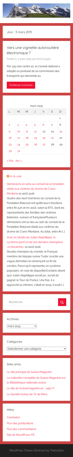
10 (18, 131)
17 (18, 137)
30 (10, 151)
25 (27, 144)
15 (60, 131)
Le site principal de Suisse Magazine (29, 372)
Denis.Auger (43, 58)
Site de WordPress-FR (20, 434)
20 (44, 137)
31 (18, 151)
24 (18, 144)
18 (27, 137)
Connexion (13, 417)
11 (27, 131)
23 (10, 144)
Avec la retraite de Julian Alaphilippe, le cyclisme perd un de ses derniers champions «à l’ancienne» (35, 242)
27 (44, 144)
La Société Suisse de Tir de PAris (27, 394)
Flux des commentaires (21, 429)
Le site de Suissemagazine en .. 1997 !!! (30, 388)
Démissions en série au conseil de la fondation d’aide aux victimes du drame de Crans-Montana (35, 188)
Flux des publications (20, 423)
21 (52, 137)
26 (35, 144)
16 (10, 137)
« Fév (10, 160)
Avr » (18, 160)
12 (35, 131)
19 (35, 137)
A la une (15, 176)
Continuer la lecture (21, 85)
